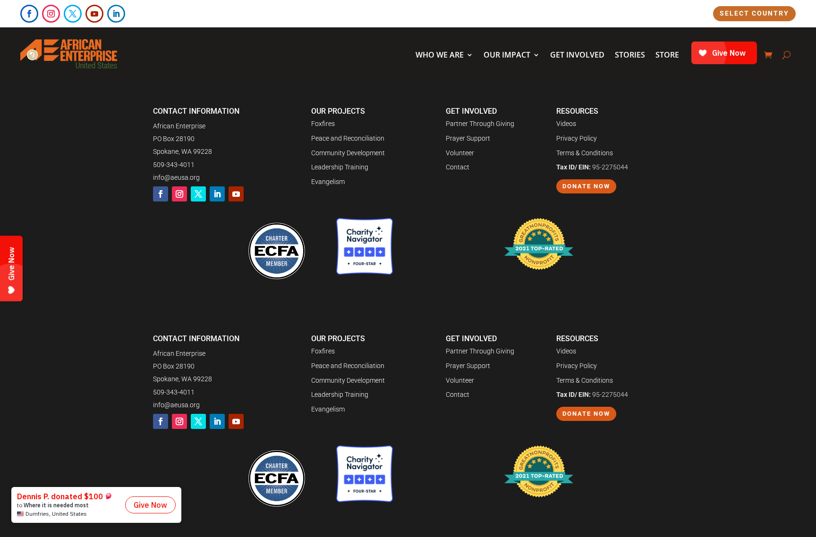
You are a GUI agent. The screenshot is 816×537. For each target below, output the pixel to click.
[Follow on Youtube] (94, 14)
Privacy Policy (576, 138)
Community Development (348, 153)
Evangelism (328, 181)
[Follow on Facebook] (29, 14)
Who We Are (440, 55)
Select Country (754, 13)
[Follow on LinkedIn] (116, 14)
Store (667, 55)
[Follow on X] (73, 14)
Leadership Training (339, 167)
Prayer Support (468, 138)
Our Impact (507, 55)
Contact (457, 167)
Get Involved (577, 55)
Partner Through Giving (480, 123)
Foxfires (323, 123)
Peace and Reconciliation (347, 138)
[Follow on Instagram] (51, 14)
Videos (566, 123)
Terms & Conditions (584, 153)
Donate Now (586, 186)
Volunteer (460, 153)
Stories (630, 55)
